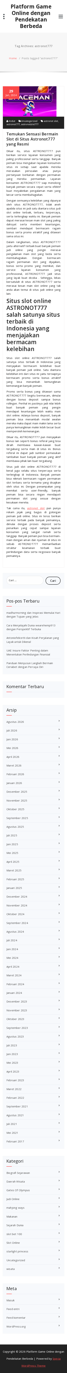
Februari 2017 (15, 1141)
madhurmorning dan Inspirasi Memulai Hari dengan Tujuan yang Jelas (33, 614)
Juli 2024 (11, 940)
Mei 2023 (12, 1062)
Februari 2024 (15, 984)
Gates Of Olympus (18, 1190)
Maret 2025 (13, 870)
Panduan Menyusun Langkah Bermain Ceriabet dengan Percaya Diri (29, 665)
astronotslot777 (30, 124)
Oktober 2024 (15, 914)
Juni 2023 (12, 1054)
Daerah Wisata (15, 1181)
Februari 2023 (15, 1080)
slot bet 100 (14, 1234)
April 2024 (12, 966)
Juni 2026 (12, 739)
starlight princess (17, 1251)
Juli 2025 (11, 835)
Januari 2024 (14, 993)
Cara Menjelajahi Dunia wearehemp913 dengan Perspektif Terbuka (31, 627)
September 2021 (17, 1106)
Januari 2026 (14, 783)
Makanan (11, 1216)
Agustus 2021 (15, 1115)
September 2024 (17, 923)
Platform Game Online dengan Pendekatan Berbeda (31, 16)
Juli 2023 (11, 1045)
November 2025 (16, 800)
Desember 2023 (16, 1001)
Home (13, 58)
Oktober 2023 (15, 1019)
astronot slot (51, 121)
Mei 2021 (12, 1132)
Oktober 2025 (15, 809)
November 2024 (16, 905)
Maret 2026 (13, 765)
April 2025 (12, 861)
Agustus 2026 (15, 722)
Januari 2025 (14, 888)
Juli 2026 (11, 730)
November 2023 (16, 1010)
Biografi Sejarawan (18, 1173)
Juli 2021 (11, 1124)
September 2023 (17, 1028)
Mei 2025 (12, 853)
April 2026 (12, 757)
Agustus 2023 (15, 1036)
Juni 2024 (12, 949)
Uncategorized (29, 121)
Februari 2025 (15, 879)
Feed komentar (16, 1317)
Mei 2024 (12, 958)
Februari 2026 (15, 774)
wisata (10, 1269)
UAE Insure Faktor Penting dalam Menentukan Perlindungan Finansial (28, 652)
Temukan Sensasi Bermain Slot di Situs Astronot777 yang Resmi (32, 139)
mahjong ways (15, 1207)
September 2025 (17, 818)
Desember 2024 (16, 896)
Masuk (10, 1300)
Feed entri (12, 1309)
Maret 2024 (13, 975)
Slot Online (13, 1242)
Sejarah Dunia (15, 1225)
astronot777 (13, 124)
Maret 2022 (13, 1089)
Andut (11, 121)
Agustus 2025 (15, 826)
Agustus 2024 (15, 931)
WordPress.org (16, 1326)
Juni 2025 (12, 844)
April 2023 (12, 1071)
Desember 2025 (16, 791)
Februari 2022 (15, 1097)
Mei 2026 (12, 748)
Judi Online (12, 1199)
